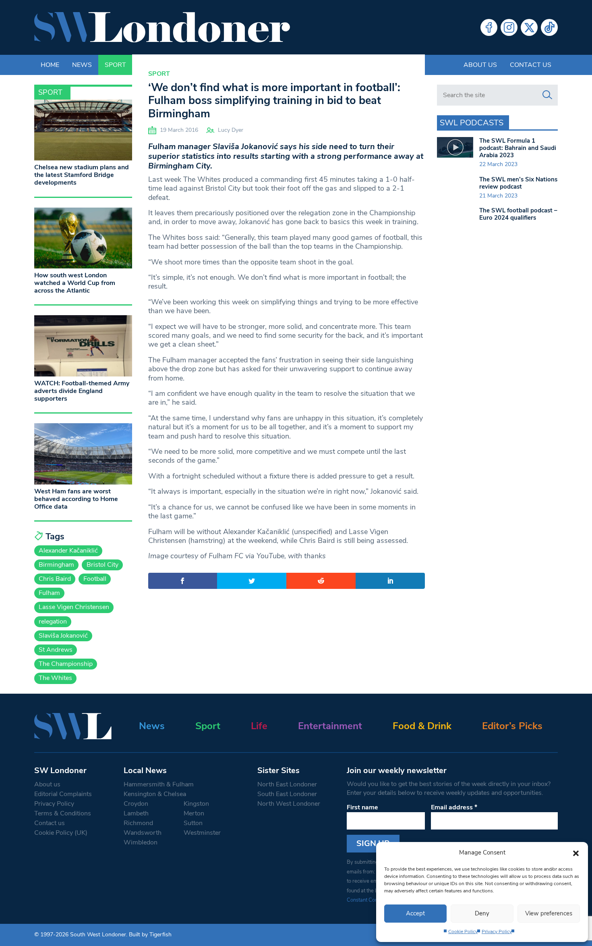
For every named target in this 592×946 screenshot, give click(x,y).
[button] (576, 852)
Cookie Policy (463, 931)
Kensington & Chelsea (155, 794)
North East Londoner (287, 784)
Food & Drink (422, 726)
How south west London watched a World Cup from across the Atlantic (74, 283)
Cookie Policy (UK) (60, 832)
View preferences (548, 913)
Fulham (49, 592)
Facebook (488, 27)
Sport (159, 73)
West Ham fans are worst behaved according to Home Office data (76, 499)
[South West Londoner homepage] (162, 27)
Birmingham (56, 564)
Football (94, 578)
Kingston (196, 803)
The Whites (55, 678)
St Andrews (55, 649)
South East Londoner (287, 794)
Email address (454, 807)
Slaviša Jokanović (63, 635)
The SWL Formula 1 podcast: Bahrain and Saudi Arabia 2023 (517, 148)
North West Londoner (288, 803)
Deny (482, 913)
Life (259, 726)
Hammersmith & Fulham (159, 784)
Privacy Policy (497, 931)
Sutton (193, 823)
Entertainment (330, 726)
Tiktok (549, 27)
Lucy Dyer (230, 130)
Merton (194, 813)
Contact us (530, 64)
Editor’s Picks (512, 726)
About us (480, 64)
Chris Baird (55, 578)
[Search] (547, 95)
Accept (415, 913)
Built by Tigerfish (150, 934)
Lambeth (136, 813)
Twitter (529, 27)
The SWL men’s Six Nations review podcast (518, 183)
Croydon (136, 803)
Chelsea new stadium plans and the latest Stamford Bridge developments (81, 175)
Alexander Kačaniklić (68, 550)
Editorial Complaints (63, 794)
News (152, 726)
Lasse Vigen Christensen (74, 607)
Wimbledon (140, 842)
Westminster (202, 832)
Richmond (138, 823)
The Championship (66, 663)
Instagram (509, 27)
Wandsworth (142, 832)
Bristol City (102, 564)
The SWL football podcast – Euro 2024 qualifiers (518, 214)
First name (362, 807)
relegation (53, 621)
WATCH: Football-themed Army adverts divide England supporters (81, 391)
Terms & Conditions (62, 813)
